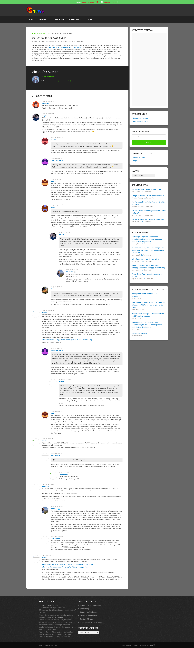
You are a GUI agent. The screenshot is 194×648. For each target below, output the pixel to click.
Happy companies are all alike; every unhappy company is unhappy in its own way (148, 266)
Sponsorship (58, 19)
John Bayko (55, 455)
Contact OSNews (86, 619)
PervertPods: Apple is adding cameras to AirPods (147, 275)
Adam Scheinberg (66, 615)
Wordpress (59, 617)
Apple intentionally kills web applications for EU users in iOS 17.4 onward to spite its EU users (148, 305)
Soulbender (55, 289)
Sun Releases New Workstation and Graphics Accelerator (148, 203)
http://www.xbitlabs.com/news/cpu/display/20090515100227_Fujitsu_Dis (67, 564)
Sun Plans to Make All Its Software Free (146, 189)
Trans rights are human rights (91, 622)
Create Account (139, 157)
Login (135, 161)
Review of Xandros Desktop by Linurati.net (148, 219)
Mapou (44, 312)
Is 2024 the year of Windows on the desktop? (145, 295)
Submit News (75, 19)
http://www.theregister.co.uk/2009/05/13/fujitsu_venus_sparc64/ (65, 567)
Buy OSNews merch (140, 121)
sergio (44, 116)
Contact (90, 19)
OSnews (41, 645)
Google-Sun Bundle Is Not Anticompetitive (148, 196)
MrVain (44, 557)
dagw (53, 207)
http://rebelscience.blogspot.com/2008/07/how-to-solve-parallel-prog (67, 340)
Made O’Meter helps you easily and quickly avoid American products (148, 315)
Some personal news (140, 333)
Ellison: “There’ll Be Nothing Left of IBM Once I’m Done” (149, 212)
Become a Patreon (140, 118)
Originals (43, 19)
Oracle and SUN (44, 33)
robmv (53, 140)
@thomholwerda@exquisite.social (69, 81)
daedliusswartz (57, 160)
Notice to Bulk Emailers (89, 616)
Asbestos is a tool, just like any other (145, 259)
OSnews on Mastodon (88, 612)
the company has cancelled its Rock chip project (64, 47)
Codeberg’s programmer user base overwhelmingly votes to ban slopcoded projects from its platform (147, 239)
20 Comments (78, 41)
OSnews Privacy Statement (49, 605)
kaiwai (53, 181)
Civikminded (55, 538)
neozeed (45, 487)
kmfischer (45, 103)
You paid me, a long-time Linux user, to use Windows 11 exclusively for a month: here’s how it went (148, 250)
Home (31, 19)
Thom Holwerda (39, 41)
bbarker (69, 272)
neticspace (46, 441)
